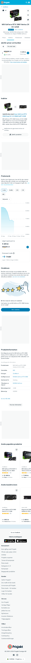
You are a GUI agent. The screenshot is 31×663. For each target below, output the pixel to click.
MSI (14, 370)
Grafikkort (5, 6)
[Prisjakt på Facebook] (14, 655)
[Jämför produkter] (28, 20)
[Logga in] (29, 2)
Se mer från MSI (5, 398)
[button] (4, 10)
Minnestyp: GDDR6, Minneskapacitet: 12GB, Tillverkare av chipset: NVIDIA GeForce (15, 33)
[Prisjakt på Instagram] (17, 655)
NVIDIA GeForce (17, 383)
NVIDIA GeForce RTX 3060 (20, 377)
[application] (15, 219)
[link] (15, 119)
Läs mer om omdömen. (18, 277)
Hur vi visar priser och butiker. (18, 62)
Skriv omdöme (19, 29)
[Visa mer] (2, 53)
